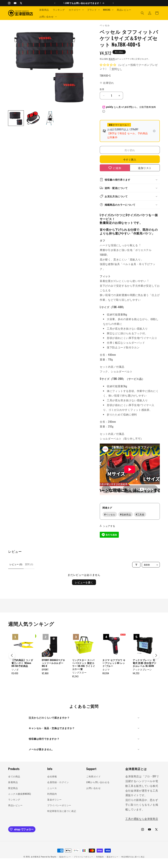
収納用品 (125, 514)
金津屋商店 (36, 856)
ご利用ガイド (93, 776)
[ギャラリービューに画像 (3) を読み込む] (50, 118)
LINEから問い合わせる (97, 782)
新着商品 (13, 782)
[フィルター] (136, 564)
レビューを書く (84, 582)
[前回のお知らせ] (54, 3)
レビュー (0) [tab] (16, 564)
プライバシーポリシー (59, 805)
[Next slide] (156, 655)
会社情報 (52, 776)
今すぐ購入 (129, 159)
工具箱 (140, 514)
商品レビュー (15, 805)
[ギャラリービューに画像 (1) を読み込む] (16, 118)
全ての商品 (14, 776)
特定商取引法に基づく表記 (61, 811)
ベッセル (109, 514)
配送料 (112, 58)
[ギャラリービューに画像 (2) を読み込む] (33, 118)
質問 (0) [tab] (29, 564)
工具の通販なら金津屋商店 (141, 819)
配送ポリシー (112, 856)
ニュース (52, 788)
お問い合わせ (93, 788)
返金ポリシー (54, 799)
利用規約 (52, 793)
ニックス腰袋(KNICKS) (19, 793)
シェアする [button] (109, 526)
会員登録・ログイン (58, 782)
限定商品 (13, 788)
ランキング (14, 799)
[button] (76, 9)
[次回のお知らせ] (113, 3)
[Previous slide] (12, 655)
